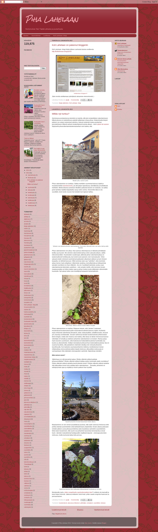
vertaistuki (27, 493)
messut (26, 364)
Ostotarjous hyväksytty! (124, 45)
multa (25, 366)
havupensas (27, 235)
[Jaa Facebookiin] (89, 100)
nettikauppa (27, 383)
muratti (26, 371)
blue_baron (88, 523)
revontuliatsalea (28, 416)
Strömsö (26, 445)
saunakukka (27, 433)
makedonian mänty (29, 357)
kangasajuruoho (29, 264)
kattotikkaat (27, 276)
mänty (26, 376)
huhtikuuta (31, 200)
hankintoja (27, 231)
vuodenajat (27, 502)
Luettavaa (46, 35)
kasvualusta (27, 274)
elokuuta (30, 190)
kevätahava (27, 285)
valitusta (26, 483)
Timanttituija (27, 464)
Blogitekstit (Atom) (60, 514)
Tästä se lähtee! (29, 138)
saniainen (27, 431)
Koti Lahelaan (121, 43)
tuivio (25, 473)
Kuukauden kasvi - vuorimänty (39, 122)
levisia (26, 333)
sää (25, 459)
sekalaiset (90, 503)
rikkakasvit (27, 419)
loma (25, 335)
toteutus (103, 503)
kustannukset (63, 503)
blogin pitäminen (64, 103)
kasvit (26, 271)
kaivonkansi (27, 262)
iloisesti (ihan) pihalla (124, 59)
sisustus (26, 443)
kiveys (26, 293)
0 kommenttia (75, 100)
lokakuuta (31, 177)
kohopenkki (27, 297)
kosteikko (27, 302)
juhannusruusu (28, 254)
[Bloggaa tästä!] (84, 100)
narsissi (26, 381)
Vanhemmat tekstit (101, 510)
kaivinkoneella (68, 186)
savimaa (26, 435)
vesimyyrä (27, 495)
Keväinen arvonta (39, 90)
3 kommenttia (75, 500)
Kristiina (119, 109)
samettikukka (28, 426)
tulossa (26, 476)
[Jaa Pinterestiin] (91, 100)
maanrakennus (28, 352)
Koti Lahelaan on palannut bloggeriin (70, 45)
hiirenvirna (27, 240)
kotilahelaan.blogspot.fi (80, 93)
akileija (26, 216)
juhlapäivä (27, 257)
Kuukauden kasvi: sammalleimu (39, 105)
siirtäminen (27, 440)
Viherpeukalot (28, 500)
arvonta (26, 221)
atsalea (26, 224)
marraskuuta (32, 175)
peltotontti (27, 395)
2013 (28, 173)
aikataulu (26, 214)
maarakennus (28, 354)
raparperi (27, 414)
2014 (28, 170)
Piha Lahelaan (51, 19)
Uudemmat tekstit (59, 510)
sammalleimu (28, 428)
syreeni (26, 455)
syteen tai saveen (103, 124)
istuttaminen (27, 247)
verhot (26, 488)
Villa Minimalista (122, 69)
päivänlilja (27, 407)
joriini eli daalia (28, 252)
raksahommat (28, 412)
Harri (118, 106)
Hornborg (27, 243)
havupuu (26, 238)
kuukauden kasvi (29, 321)
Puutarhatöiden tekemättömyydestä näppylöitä (122, 62)
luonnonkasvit (28, 340)
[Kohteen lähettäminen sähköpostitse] (81, 100)
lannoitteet (27, 326)
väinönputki (27, 507)
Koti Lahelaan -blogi (60, 35)
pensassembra (28, 397)
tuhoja (26, 471)
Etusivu (25, 35)
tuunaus (26, 481)
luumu (26, 347)
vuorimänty (27, 504)
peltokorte (27, 393)
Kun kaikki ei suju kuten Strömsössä (39, 149)
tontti (25, 466)
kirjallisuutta (27, 288)
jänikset (26, 259)
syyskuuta (31, 187)
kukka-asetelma (29, 312)
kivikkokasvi (27, 295)
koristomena (27, 300)
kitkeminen (27, 290)
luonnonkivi (27, 343)
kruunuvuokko (28, 307)
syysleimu (27, 457)
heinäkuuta (31, 192)
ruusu (26, 421)
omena (26, 390)
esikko (26, 228)
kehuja (26, 278)
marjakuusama (28, 359)
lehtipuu (26, 328)
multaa (26, 369)
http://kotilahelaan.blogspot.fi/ (61, 51)
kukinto (26, 309)
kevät (25, 283)
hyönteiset (27, 245)
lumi (25, 338)
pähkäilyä (83, 503)
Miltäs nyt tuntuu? (60, 114)
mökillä (26, 378)
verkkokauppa (28, 490)
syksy (26, 452)
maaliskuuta (31, 203)
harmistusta (27, 233)
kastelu (26, 266)
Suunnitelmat (35, 35)
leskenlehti (27, 331)
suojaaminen (28, 447)
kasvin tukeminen (29, 269)
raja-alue (26, 409)
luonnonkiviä (27, 345)
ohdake (26, 385)
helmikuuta (31, 205)
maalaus (26, 350)
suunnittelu (97, 503)
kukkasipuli (27, 314)
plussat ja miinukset (74, 503)
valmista (26, 485)
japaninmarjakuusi (29, 250)
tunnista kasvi (28, 478)
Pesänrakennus (122, 50)
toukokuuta (31, 197)
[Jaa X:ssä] (86, 100)
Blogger (104, 523)
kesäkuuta (31, 195)
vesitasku (27, 497)
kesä (25, 281)
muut (25, 373)
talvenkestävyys (29, 462)
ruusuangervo (28, 423)
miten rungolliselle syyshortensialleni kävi (78, 492)
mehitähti (26, 362)
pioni (25, 400)
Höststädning (121, 71)
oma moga (27, 388)
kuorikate (27, 316)
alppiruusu (27, 219)
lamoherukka (28, 324)
